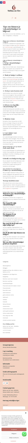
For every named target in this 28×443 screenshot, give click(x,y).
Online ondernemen (8, 313)
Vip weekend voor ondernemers (11, 360)
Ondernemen (6, 306)
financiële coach (7, 290)
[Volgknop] (4, 383)
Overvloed (5, 318)
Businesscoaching (7, 358)
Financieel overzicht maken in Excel (12, 286)
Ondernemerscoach (8, 308)
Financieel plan (6, 288)
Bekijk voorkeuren (14, 437)
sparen (4, 81)
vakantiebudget (9, 47)
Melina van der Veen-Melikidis (13, 34)
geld (18, 45)
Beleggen (5, 268)
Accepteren (14, 429)
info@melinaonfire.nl (8, 328)
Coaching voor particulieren (10, 353)
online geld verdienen (8, 311)
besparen (13, 98)
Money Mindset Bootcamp (9, 347)
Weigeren (14, 433)
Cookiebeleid (13, 441)
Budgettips (9, 35)
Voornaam (5, 405)
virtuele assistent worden (9, 320)
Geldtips (5, 299)
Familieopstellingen (8, 283)
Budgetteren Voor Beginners (10, 274)
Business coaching (7, 281)
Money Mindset (7, 304)
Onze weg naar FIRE (8, 315)
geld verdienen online (8, 295)
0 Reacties (15, 35)
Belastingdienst (7, 265)
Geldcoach (5, 297)
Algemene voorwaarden (9, 366)
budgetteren (8, 188)
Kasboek (5, 302)
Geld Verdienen (7, 292)
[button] (26, 413)
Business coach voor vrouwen (10, 279)
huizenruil (15, 100)
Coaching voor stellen (8, 355)
